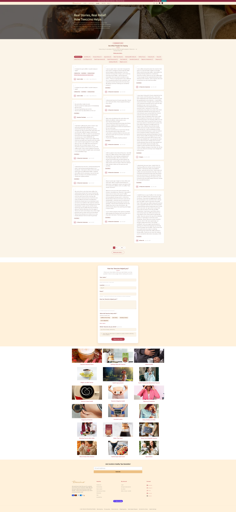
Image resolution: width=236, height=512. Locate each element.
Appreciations (149, 456)
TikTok (149, 491)
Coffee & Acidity (149, 364)
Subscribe (118, 471)
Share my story (118, 339)
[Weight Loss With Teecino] (87, 374)
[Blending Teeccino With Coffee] (87, 429)
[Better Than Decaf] (118, 429)
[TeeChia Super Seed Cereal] (118, 448)
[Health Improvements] (118, 374)
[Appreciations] (149, 448)
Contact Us (98, 484)
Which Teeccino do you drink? (111, 326)
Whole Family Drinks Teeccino (87, 456)
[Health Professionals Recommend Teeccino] (149, 374)
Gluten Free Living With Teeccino (149, 438)
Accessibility (99, 497)
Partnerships (99, 486)
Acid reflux (115, 317)
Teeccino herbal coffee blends (132, 260)
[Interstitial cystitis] (118, 411)
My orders (123, 488)
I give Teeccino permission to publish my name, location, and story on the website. (119, 334)
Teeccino (85, 509)
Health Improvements (118, 383)
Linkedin (149, 496)
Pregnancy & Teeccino (86, 419)
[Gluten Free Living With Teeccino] (149, 429)
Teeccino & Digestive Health (118, 401)
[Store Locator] (162, 3)
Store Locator (99, 488)
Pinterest (149, 493)
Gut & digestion (104, 320)
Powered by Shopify (91, 509)
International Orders (100, 490)
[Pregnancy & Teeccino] (87, 411)
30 (121, 247)
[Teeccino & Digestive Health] (118, 392)
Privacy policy (107, 509)
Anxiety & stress (124, 317)
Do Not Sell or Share (143, 509)
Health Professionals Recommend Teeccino (149, 383)
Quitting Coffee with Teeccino (118, 364)
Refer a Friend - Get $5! (126, 490)
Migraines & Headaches (149, 401)
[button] (85, 3)
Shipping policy (123, 509)
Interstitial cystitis (118, 419)
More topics (102, 323)
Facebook (149, 485)
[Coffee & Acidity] (149, 356)
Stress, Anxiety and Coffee (149, 419)
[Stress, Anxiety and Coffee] (149, 411)
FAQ (97, 495)
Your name (103, 277)
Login (122, 484)
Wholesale (98, 493)
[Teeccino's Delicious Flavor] (87, 356)
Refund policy (100, 509)
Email (102, 291)
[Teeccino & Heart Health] (87, 392)
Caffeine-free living (105, 317)
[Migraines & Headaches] (149, 392)
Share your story (118, 53)
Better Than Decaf (118, 438)
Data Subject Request (133, 509)
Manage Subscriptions (126, 486)
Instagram (149, 488)
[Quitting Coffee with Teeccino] (118, 355)
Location (105, 285)
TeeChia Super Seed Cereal (118, 456)
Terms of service (114, 509)
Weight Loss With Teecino (87, 382)
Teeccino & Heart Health (87, 401)
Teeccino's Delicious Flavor (87, 364)
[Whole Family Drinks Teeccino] (87, 448)
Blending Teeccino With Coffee (86, 438)
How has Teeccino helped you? (109, 299)
